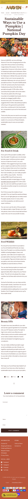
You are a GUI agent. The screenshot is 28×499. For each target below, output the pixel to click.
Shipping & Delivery (6, 446)
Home (2, 12)
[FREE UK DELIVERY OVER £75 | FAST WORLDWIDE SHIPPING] (14, 2)
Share (7, 376)
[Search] (23, 7)
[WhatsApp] (19, 376)
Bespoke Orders (5, 450)
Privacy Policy (5, 455)
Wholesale (4, 453)
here (18, 179)
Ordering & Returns (6, 448)
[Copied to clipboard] (23, 377)
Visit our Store (18, 443)
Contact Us (4, 443)
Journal (7, 12)
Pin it (14, 376)
